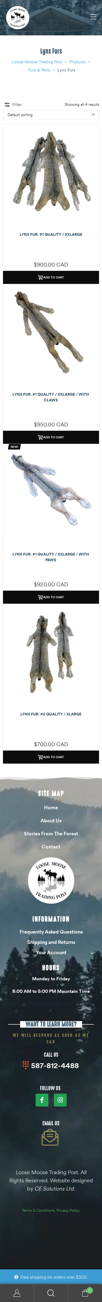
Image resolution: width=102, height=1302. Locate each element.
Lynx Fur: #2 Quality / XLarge (50, 714)
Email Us (51, 1123)
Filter (17, 104)
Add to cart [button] (53, 277)
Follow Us (50, 1088)
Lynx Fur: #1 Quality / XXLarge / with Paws (51, 557)
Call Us (51, 1055)
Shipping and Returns (51, 942)
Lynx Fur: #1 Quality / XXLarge (51, 234)
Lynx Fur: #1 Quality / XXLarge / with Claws (51, 397)
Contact (51, 847)
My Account (17, 1293)
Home (51, 807)
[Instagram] (60, 1100)
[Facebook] (42, 1100)
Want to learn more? (51, 1024)
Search (51, 1293)
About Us (51, 820)
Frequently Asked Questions (51, 932)
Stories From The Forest (51, 833)
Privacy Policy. (68, 1210)
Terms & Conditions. (38, 1210)
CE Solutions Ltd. (54, 1188)
